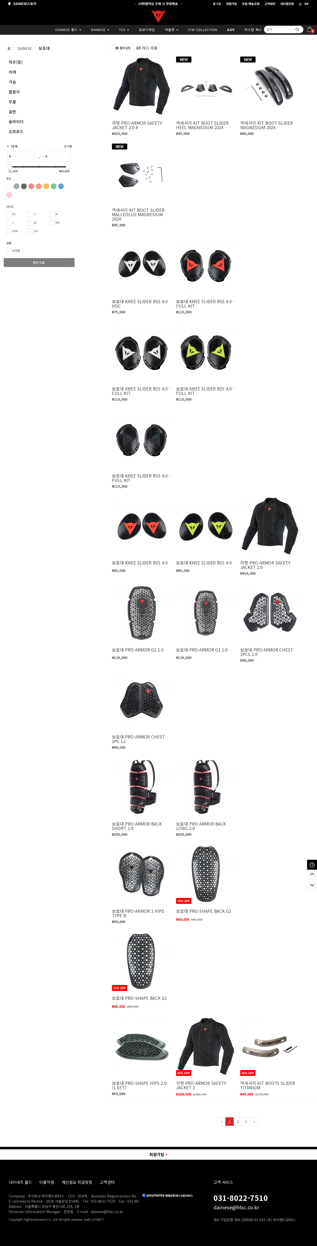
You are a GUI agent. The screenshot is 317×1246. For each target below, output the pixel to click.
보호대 (44, 48)
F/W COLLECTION (202, 29)
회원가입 (231, 3)
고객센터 (269, 3)
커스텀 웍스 (253, 29)
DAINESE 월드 (67, 29)
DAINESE (99, 29)
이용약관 (46, 1182)
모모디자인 (147, 29)
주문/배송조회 (251, 3)
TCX (123, 29)
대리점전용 (287, 3)
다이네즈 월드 (20, 1182)
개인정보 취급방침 (77, 1182)
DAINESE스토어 (23, 3)
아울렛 (170, 29)
